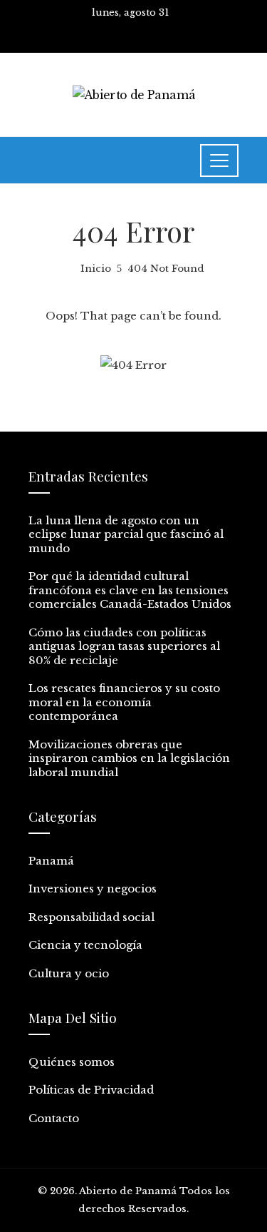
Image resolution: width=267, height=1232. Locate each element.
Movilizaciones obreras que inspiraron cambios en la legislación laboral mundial (129, 758)
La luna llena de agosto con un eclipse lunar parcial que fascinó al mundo (126, 534)
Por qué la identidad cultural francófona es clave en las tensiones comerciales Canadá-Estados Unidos (129, 590)
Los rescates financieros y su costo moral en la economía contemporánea (124, 702)
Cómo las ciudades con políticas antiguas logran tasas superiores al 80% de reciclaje (124, 646)
